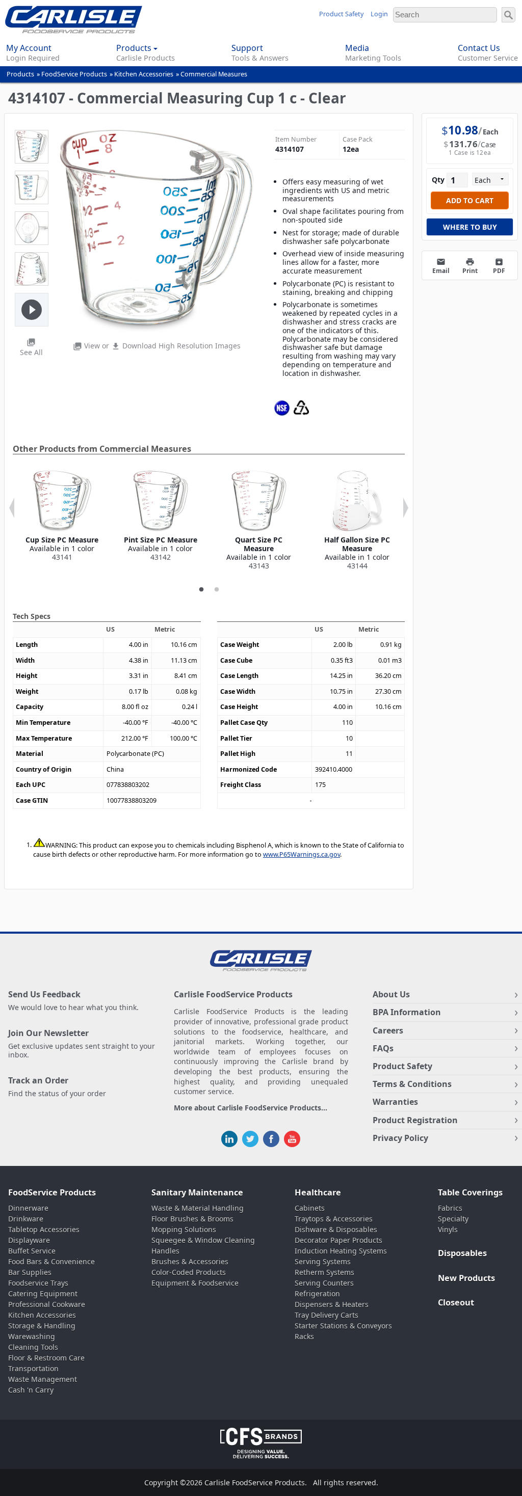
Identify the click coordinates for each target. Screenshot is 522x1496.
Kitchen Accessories (143, 74)
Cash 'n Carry (31, 1390)
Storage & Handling (41, 1325)
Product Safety (341, 14)
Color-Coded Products (188, 1272)
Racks (304, 1336)
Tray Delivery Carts (326, 1315)
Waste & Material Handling (197, 1208)
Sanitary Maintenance (197, 1192)
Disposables (462, 1253)
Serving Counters (324, 1283)
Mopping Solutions (183, 1229)
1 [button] (201, 590)
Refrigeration (317, 1293)
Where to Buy (470, 227)
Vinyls (448, 1229)
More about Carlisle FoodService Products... (250, 1108)
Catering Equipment (42, 1293)
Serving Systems (323, 1261)
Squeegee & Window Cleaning (203, 1240)
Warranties (395, 1101)
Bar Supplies (29, 1272)
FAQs (383, 1048)
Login (379, 14)
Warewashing (31, 1336)
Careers (388, 1030)
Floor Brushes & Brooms (192, 1218)
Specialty (453, 1218)
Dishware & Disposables (336, 1229)
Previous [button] (12, 508)
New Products (466, 1278)
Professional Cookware (46, 1304)
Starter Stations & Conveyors (343, 1325)
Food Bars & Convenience (51, 1261)
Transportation (33, 1368)
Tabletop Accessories (44, 1229)
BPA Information (407, 1012)
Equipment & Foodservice (195, 1283)
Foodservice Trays (38, 1283)
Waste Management (42, 1379)
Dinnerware (28, 1208)
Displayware (29, 1240)
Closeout (456, 1302)
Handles (165, 1251)
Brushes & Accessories (189, 1261)
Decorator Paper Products (338, 1240)
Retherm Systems (324, 1272)
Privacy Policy (400, 1138)
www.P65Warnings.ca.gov (301, 854)
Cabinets (310, 1208)
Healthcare (318, 1192)
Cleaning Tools (33, 1347)
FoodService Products (74, 74)
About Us (391, 994)
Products (20, 74)
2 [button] (217, 590)
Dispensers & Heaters (332, 1304)
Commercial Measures (213, 74)
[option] (62, 516)
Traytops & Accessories (334, 1218)
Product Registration (415, 1120)
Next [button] (406, 508)
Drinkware (25, 1218)
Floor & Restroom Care (46, 1358)
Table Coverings (470, 1192)
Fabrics (450, 1208)
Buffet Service (32, 1251)
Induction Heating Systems (341, 1251)
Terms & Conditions (412, 1084)
